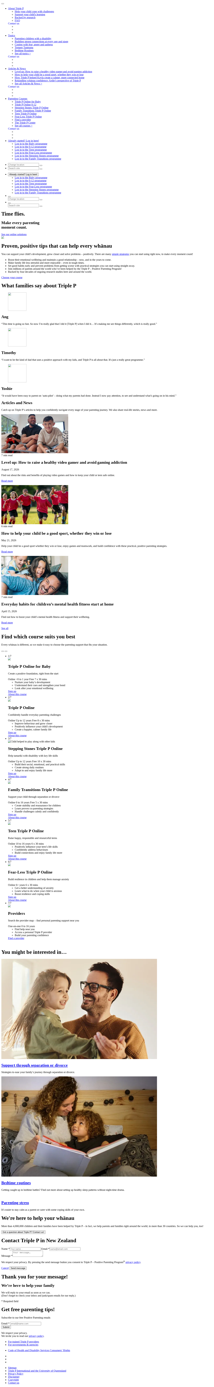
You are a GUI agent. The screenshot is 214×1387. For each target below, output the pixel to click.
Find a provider (23, 119)
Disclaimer (13, 1376)
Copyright (13, 1379)
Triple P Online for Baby (28, 101)
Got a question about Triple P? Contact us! (23, 1232)
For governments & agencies (23, 1344)
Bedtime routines (16, 1183)
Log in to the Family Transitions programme (38, 158)
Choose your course (11, 277)
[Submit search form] (41, 206)
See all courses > (23, 125)
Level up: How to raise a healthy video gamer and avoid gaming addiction (53, 71)
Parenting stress (15, 1202)
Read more (7, 480)
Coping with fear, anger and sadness (34, 44)
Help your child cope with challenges (34, 11)
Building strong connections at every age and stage (41, 41)
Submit (6, 1327)
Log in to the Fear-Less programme (33, 152)
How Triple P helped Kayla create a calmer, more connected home (49, 77)
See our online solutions (14, 234)
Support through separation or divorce (34, 1065)
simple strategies (120, 254)
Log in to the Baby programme (31, 143)
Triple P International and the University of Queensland (37, 1370)
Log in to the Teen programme (31, 149)
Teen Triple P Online (26, 113)
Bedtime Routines (24, 50)
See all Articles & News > (28, 83)
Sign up (12, 691)
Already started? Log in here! (23, 174)
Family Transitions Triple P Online (33, 110)
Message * (7, 1255)
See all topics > (23, 53)
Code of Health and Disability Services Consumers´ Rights (39, 1350)
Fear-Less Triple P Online (28, 116)
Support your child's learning (30, 14)
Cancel (5, 1268)
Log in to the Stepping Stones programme (37, 155)
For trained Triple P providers (23, 1341)
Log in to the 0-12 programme (30, 146)
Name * (5, 1248)
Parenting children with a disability (33, 38)
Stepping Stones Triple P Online (31, 107)
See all (4, 628)
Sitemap (12, 1367)
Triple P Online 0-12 (25, 104)
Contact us (13, 1382)
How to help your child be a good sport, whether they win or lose (49, 74)
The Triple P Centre (25, 122)
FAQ (17, 20)
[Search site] (9, 203)
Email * (45, 1248)
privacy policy (133, 1262)
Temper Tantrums (24, 47)
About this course (17, 694)
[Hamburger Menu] (2, 3)
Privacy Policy (15, 1373)
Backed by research (25, 17)
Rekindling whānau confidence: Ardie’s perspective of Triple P (48, 80)
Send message (18, 1268)
